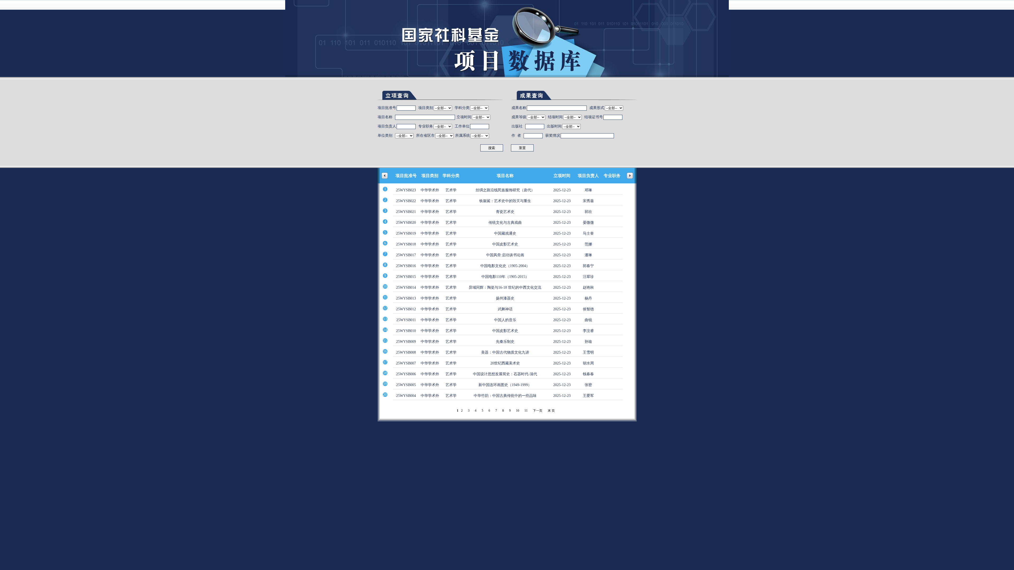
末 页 (551, 410)
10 (517, 410)
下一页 (537, 410)
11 (526, 410)
